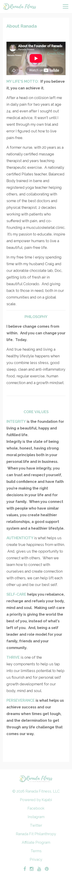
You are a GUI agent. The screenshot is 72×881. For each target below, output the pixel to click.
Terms (36, 851)
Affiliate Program (36, 842)
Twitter (36, 825)
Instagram (36, 817)
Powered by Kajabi (36, 800)
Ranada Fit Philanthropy (36, 834)
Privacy (36, 859)
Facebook (36, 808)
